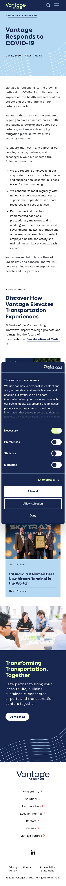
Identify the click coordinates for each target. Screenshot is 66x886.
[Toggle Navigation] (56, 5)
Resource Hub (31, 806)
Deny (33, 515)
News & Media (33, 55)
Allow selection (33, 503)
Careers (31, 828)
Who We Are (31, 791)
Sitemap (27, 867)
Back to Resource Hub (22, 16)
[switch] (56, 442)
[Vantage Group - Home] (33, 775)
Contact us (17, 716)
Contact (31, 821)
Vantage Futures (31, 836)
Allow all (32, 491)
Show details (46, 479)
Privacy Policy (13, 869)
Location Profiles (31, 814)
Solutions (31, 799)
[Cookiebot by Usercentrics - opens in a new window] (46, 367)
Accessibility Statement (47, 869)
